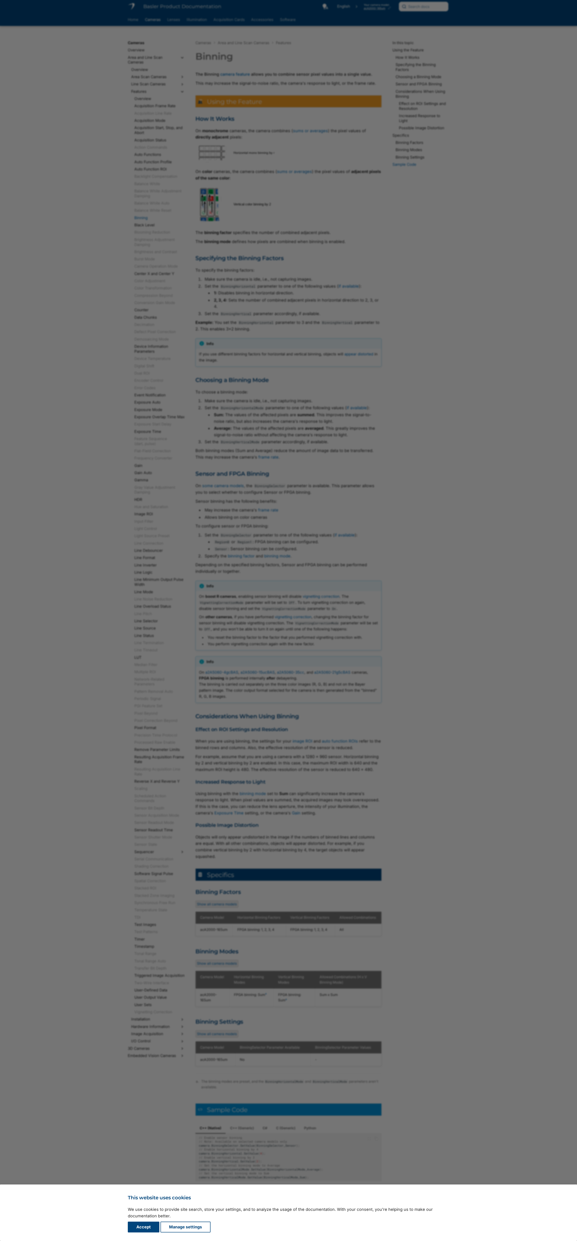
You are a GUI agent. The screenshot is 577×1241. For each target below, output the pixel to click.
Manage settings (185, 1227)
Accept (143, 1227)
